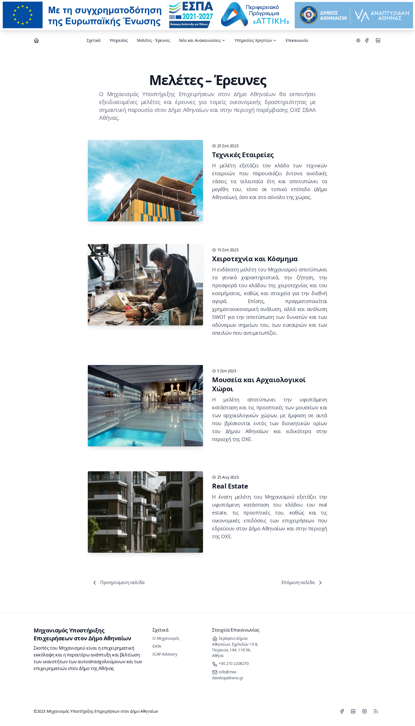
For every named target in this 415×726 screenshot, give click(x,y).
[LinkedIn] (378, 40)
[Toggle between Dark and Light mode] (358, 40)
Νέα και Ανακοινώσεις (200, 40)
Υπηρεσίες (119, 40)
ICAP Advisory (164, 654)
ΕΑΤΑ (156, 646)
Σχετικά (93, 40)
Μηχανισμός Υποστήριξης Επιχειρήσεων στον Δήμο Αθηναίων (82, 634)
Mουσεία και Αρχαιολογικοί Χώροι (259, 384)
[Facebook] (366, 40)
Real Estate (230, 486)
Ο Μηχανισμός (165, 638)
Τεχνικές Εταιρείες (243, 154)
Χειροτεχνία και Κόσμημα (255, 258)
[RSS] (375, 711)
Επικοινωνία (297, 40)
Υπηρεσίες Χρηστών (253, 40)
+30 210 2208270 (233, 663)
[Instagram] (364, 711)
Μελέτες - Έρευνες (153, 40)
